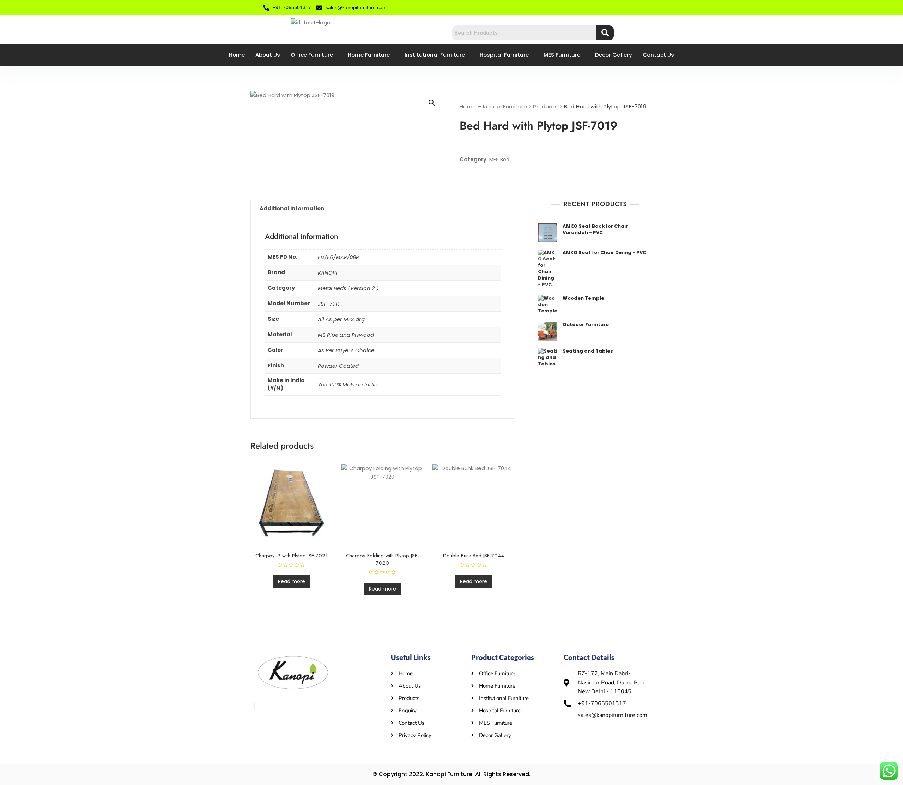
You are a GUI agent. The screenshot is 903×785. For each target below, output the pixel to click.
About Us (267, 55)
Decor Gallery (613, 55)
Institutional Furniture (435, 55)
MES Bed (499, 159)
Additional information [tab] (292, 208)
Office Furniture (312, 55)
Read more (291, 581)
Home (237, 55)
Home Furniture (369, 55)
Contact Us (658, 55)
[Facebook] (254, 706)
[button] (431, 102)
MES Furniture (562, 55)
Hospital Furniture (504, 55)
